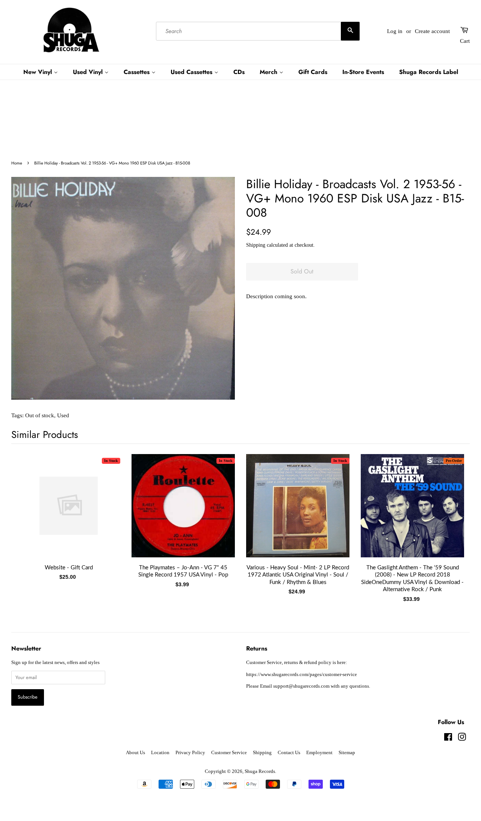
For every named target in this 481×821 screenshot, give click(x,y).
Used (63, 415)
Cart (465, 41)
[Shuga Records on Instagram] (462, 738)
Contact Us (289, 752)
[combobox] (257, 31)
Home (16, 163)
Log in (394, 31)
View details (68, 513)
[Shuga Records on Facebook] (448, 738)
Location (160, 752)
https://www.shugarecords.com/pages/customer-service (301, 674)
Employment (319, 752)
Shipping (255, 245)
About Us (135, 752)
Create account (432, 31)
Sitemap (347, 752)
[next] (452, 513)
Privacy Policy (190, 752)
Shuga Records (260, 771)
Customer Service (229, 752)
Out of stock (39, 415)
